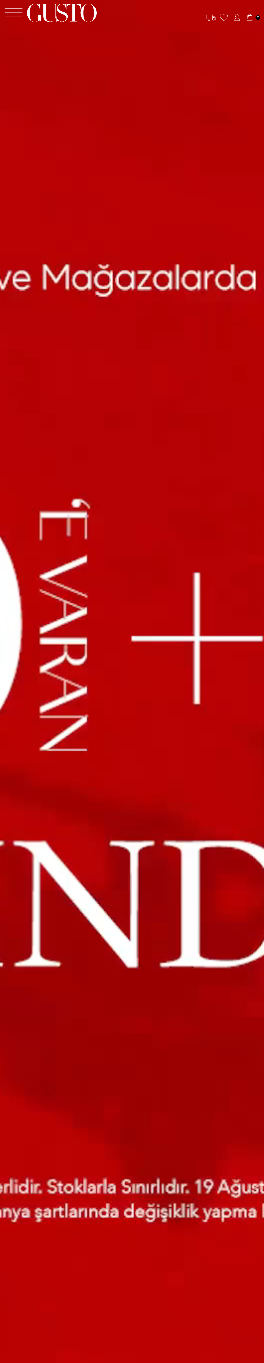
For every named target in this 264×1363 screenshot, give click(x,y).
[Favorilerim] (223, 17)
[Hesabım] (236, 17)
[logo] (62, 13)
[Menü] (13, 13)
